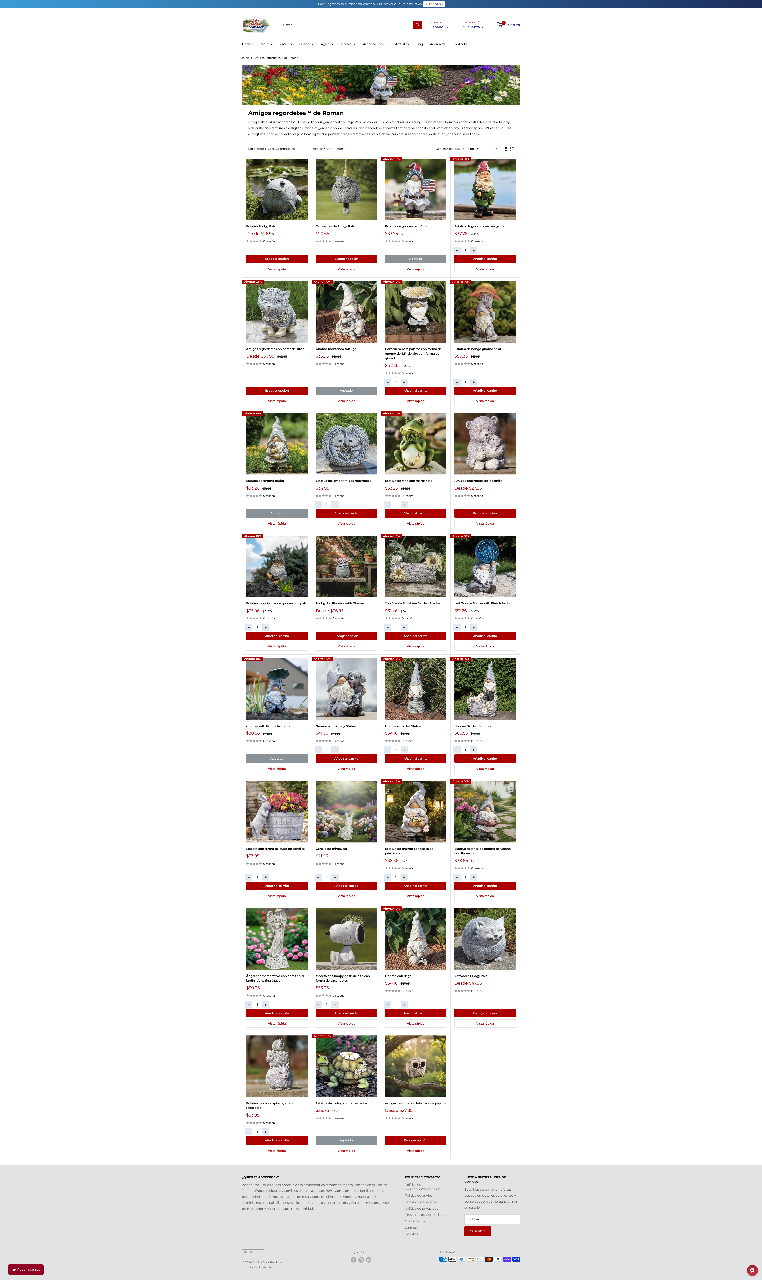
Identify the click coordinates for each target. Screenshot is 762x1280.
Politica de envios (418, 1195)
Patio (284, 44)
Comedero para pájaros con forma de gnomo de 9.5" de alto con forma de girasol (413, 353)
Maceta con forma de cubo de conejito (275, 849)
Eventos (411, 1234)
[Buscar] (417, 25)
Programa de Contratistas (425, 1215)
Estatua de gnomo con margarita (479, 226)
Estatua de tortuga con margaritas (342, 1103)
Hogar (247, 44)
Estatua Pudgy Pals (261, 226)
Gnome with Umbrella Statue (268, 726)
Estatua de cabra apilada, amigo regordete (270, 1105)
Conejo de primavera (331, 849)
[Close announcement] (758, 4)
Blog (419, 44)
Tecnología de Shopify (257, 1267)
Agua (325, 44)
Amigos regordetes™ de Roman (276, 58)
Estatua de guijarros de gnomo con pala (276, 603)
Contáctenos (415, 1221)
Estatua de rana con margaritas (408, 481)
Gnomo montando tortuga (336, 349)
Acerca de (438, 44)
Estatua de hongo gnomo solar (477, 349)
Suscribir (477, 1231)
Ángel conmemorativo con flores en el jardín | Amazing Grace (275, 978)
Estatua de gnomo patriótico (406, 226)
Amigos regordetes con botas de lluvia (275, 349)
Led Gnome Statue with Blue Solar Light (484, 603)
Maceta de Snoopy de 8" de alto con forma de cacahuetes (343, 978)
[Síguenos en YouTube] (368, 1259)
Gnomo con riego (398, 976)
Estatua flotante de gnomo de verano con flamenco (482, 851)
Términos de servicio (421, 1202)
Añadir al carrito (485, 259)
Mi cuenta (471, 27)
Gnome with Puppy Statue (336, 726)
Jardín (263, 44)
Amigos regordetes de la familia (478, 481)
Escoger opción (277, 259)
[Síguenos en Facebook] (353, 1259)
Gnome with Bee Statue (403, 726)
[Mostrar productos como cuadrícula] (505, 149)
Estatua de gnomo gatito (265, 481)
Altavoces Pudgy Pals (470, 976)
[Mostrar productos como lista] (512, 149)
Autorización (373, 44)
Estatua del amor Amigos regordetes (343, 481)
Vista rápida (277, 269)
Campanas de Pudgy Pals (335, 226)
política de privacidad (422, 1208)
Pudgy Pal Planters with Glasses (340, 603)
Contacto (460, 44)
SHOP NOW (434, 4)
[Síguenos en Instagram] (361, 1259)
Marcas (346, 44)
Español (249, 1252)
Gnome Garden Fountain (473, 726)
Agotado (415, 259)
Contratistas (399, 44)
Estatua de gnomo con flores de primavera (409, 851)
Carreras (411, 1228)
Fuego (304, 44)
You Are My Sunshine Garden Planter (412, 603)
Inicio (246, 58)
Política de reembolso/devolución (422, 1187)
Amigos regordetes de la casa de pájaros (415, 1103)
